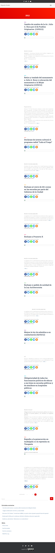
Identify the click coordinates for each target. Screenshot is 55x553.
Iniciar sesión (5, 525)
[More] (36, 34)
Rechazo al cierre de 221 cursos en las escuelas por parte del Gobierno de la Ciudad (37, 189)
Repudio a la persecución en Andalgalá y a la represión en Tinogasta (37, 441)
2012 (25, 22)
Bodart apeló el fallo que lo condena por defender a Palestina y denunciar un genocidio (21, 516)
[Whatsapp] (31, 34)
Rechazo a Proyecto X (33, 237)
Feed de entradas (6, 528)
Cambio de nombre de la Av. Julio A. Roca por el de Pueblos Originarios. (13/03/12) (38, 26)
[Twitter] (28, 34)
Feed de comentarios (6, 531)
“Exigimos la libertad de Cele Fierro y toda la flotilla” (13, 510)
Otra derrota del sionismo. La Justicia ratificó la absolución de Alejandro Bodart (19, 508)
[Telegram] (34, 34)
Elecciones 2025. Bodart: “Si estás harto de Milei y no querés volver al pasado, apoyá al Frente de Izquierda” (25, 513)
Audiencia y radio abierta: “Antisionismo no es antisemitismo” (15, 519)
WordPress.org (5, 533)
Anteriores (22, 494)
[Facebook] (25, 34)
